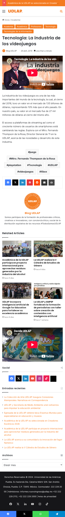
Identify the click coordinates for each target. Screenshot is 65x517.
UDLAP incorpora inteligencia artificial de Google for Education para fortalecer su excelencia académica (15, 307)
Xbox (44, 171)
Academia (15, 20)
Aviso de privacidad (47, 496)
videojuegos (26, 171)
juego (33, 152)
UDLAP (53, 165)
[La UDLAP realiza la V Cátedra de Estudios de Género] (48, 249)
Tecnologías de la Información (18, 31)
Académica (22, 26)
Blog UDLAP (11, 51)
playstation (14, 165)
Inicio (7, 20)
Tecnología (50, 26)
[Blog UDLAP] (15, 11)
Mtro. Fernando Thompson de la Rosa (33, 158)
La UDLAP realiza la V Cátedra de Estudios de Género (47, 262)
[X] (15, 182)
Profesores (36, 26)
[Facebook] (8, 182)
